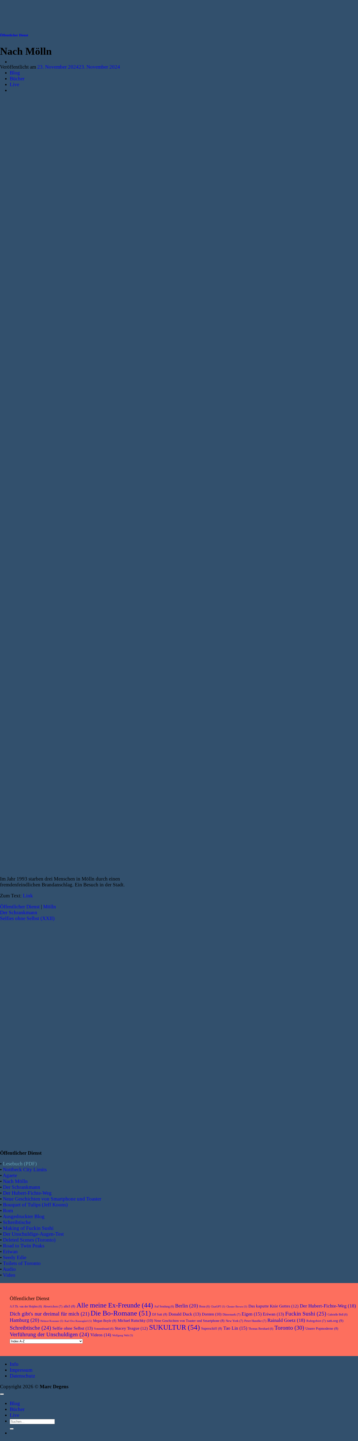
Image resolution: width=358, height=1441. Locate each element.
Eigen (252, 1314)
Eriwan (10, 1251)
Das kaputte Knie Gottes (273, 1306)
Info (14, 1364)
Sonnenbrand (103, 1328)
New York (234, 1321)
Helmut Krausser (51, 1321)
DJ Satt (159, 1314)
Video (9, 1275)
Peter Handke (255, 1321)
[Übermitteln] (12, 1429)
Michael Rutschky (135, 1320)
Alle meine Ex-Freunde (114, 1305)
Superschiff (211, 1328)
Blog (15, 1403)
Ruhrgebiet (316, 1321)
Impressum (21, 1370)
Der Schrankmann (18, 912)
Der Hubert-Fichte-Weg (27, 1193)
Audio (9, 1269)
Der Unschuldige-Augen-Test (33, 1234)
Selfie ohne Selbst (72, 1328)
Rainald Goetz (286, 1320)
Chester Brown (236, 1306)
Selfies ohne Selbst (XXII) (27, 918)
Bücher (17, 1409)
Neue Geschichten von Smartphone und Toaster (52, 1199)
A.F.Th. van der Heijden (26, 1306)
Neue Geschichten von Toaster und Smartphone (189, 1321)
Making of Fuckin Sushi (28, 1228)
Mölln (49, 906)
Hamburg (24, 1320)
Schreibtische (17, 1222)
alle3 (69, 1306)
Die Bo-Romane (121, 1313)
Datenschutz (22, 1376)
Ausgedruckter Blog (24, 1216)
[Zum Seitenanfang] (2, 1394)
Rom (8, 1210)
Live (14, 1415)
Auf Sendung (164, 1306)
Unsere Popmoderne (321, 1328)
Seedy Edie (14, 1257)
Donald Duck (185, 1314)
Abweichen (52, 1306)
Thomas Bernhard (260, 1328)
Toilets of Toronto (22, 1263)
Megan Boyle (104, 1321)
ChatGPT (218, 1306)
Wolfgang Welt (122, 1335)
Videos (100, 1334)
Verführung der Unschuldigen (49, 1334)
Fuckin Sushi (305, 1314)
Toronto (289, 1327)
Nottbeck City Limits (25, 1169)
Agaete (10, 1175)
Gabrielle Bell (338, 1314)
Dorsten (211, 1314)
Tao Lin (235, 1328)
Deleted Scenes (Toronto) (29, 1240)
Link (28, 895)
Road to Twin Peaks (23, 1245)
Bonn (204, 1306)
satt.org (335, 1321)
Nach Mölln (15, 1181)
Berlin (186, 1306)
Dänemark (231, 1314)
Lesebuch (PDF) (20, 1163)
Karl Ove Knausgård (78, 1321)
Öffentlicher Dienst (14, 35)
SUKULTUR (174, 1327)
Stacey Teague (131, 1328)
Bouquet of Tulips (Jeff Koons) (35, 1204)
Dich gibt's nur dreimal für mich (49, 1314)
